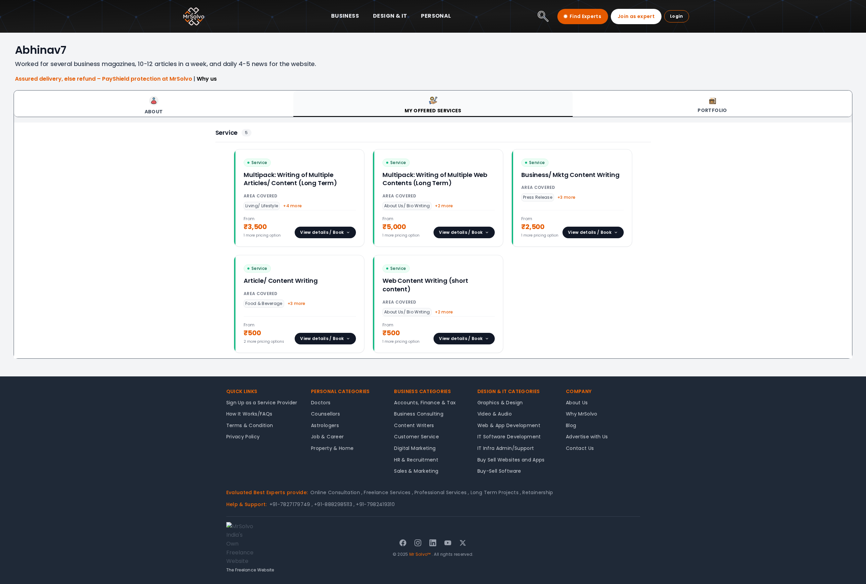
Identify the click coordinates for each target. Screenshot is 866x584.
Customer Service (416, 436)
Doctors (320, 402)
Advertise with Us (587, 436)
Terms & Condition (249, 425)
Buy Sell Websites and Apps (511, 459)
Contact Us (580, 448)
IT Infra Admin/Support (505, 448)
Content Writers (414, 425)
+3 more (566, 197)
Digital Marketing (415, 448)
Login (676, 16)
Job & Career (327, 436)
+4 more (292, 206)
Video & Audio (494, 413)
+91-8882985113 (334, 504)
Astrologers (325, 425)
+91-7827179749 (291, 504)
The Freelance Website (250, 570)
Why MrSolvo (582, 413)
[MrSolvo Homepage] (193, 16)
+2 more (444, 206)
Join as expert (636, 16)
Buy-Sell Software (499, 471)
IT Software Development (509, 436)
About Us (577, 402)
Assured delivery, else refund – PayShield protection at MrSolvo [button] (104, 79)
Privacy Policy (243, 436)
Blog (571, 425)
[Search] (543, 16)
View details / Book (322, 232)
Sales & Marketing (416, 471)
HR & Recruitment (416, 459)
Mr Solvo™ (420, 554)
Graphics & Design (500, 402)
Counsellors (325, 413)
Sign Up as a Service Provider (261, 402)
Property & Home (332, 448)
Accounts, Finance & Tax (425, 402)
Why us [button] (207, 79)
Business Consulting (418, 413)
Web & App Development (508, 425)
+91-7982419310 (375, 504)
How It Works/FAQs (249, 413)
